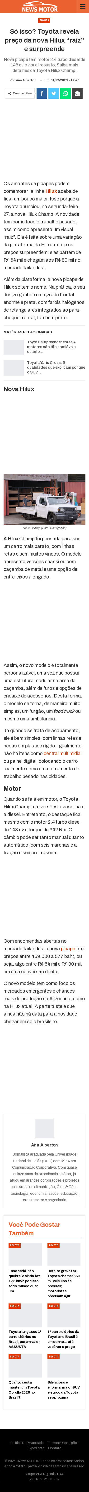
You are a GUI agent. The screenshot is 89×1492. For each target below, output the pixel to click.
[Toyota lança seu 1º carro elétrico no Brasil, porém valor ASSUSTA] (25, 1315)
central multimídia (62, 753)
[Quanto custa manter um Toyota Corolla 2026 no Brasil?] (25, 1366)
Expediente (36, 1448)
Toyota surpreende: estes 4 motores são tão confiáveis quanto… (51, 347)
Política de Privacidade (27, 1443)
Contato (54, 1448)
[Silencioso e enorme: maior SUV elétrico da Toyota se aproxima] (64, 1366)
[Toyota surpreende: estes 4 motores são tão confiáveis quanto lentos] (14, 347)
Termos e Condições (63, 1443)
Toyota (44, 20)
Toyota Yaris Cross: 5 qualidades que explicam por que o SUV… (56, 367)
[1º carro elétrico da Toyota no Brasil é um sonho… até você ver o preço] (64, 1315)
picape (68, 948)
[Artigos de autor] (44, 1128)
